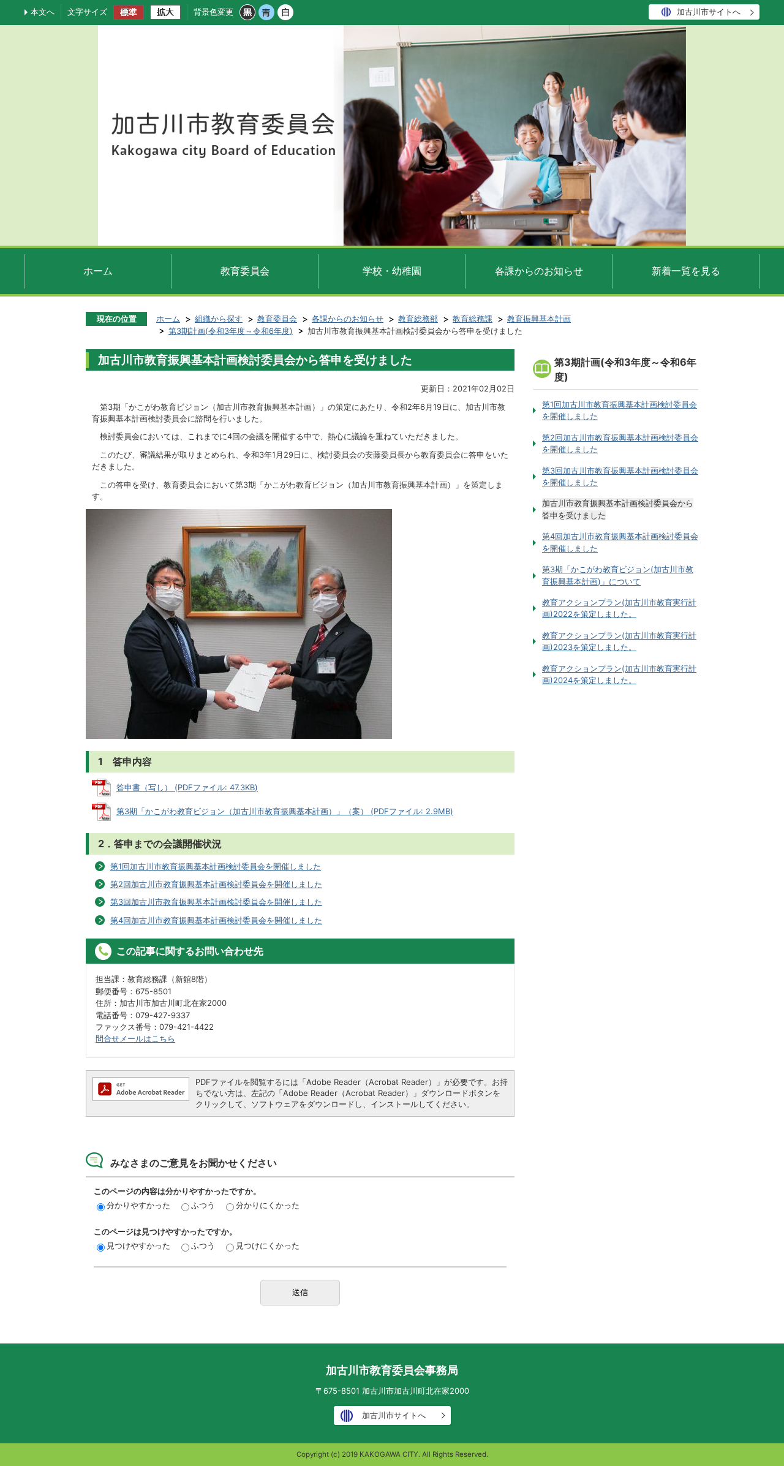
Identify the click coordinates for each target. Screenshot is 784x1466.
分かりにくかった (268, 1205)
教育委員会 (245, 271)
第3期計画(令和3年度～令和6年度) (230, 331)
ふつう (203, 1205)
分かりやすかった (138, 1205)
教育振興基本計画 (539, 318)
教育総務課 (472, 318)
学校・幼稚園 (392, 271)
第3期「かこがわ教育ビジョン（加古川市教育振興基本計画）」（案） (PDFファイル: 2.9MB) (284, 811)
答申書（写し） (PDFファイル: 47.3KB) (187, 787)
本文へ (43, 12)
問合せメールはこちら (135, 1038)
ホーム (98, 271)
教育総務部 (418, 318)
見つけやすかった (138, 1245)
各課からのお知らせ (539, 271)
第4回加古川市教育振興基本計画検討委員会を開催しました (216, 920)
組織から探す (219, 318)
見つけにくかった (268, 1245)
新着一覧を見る (686, 271)
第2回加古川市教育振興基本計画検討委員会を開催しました (216, 884)
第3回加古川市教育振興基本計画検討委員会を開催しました (216, 902)
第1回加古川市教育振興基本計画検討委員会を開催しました (215, 866)
